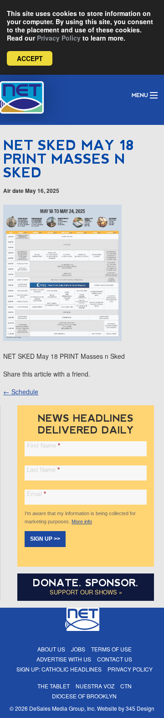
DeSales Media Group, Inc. (62, 708)
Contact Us (114, 659)
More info (82, 521)
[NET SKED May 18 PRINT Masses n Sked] (62, 338)
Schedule (20, 391)
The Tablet (53, 686)
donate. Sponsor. (85, 583)
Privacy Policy (59, 37)
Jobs (78, 649)
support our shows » (86, 592)
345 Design (140, 708)
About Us (51, 649)
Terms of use (111, 649)
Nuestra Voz (95, 686)
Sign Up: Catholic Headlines (59, 669)
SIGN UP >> (45, 539)
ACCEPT (30, 58)
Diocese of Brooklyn (84, 696)
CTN (126, 686)
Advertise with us (63, 659)
